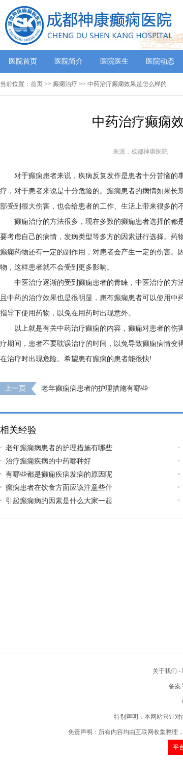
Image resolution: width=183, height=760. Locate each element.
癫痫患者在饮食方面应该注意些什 (59, 487)
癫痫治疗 (65, 83)
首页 (36, 83)
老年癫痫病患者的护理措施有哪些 (94, 388)
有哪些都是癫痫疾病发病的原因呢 (59, 474)
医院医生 (114, 61)
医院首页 (23, 61)
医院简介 (68, 61)
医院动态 (160, 61)
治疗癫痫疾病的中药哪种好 (48, 461)
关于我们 (164, 671)
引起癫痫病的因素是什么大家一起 (59, 501)
